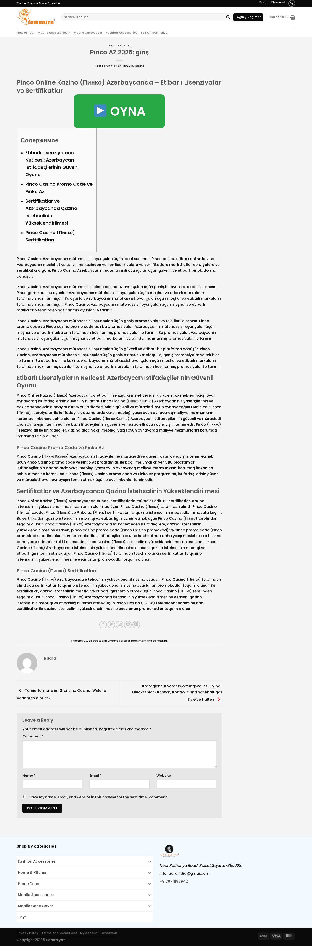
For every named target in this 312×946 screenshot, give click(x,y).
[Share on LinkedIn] (136, 624)
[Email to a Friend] (119, 624)
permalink (160, 641)
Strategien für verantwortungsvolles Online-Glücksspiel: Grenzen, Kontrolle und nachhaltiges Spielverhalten (177, 693)
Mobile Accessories (52, 32)
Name (28, 775)
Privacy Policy (28, 933)
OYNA (126, 111)
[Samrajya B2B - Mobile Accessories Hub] (36, 17)
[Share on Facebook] (103, 624)
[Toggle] (149, 861)
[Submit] (228, 17)
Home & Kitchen (33, 872)
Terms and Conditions (59, 933)
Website (163, 775)
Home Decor (29, 883)
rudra (139, 66)
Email (95, 775)
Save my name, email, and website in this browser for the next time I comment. (98, 797)
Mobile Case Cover (88, 32)
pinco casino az (108, 286)
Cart (262, 2)
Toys (22, 917)
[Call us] (291, 3)
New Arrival (25, 32)
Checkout (278, 2)
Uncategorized (119, 45)
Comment (32, 736)
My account (89, 933)
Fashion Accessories (121, 32)
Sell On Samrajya (154, 32)
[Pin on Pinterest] (128, 624)
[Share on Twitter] (111, 624)
